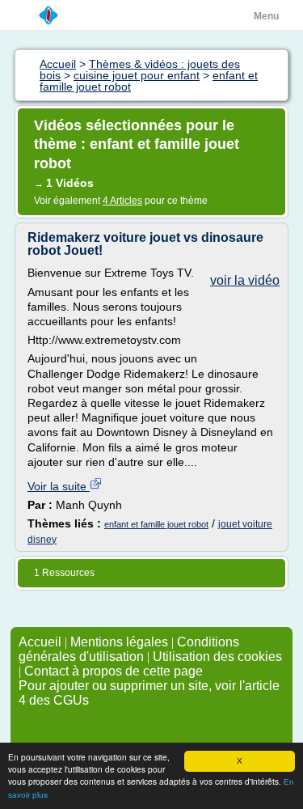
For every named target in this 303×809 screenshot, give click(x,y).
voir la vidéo (245, 280)
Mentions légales (119, 642)
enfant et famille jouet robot (156, 524)
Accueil (40, 642)
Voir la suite (58, 486)
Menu (266, 16)
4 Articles (122, 200)
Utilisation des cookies (217, 656)
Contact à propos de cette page (113, 671)
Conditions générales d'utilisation (129, 649)
